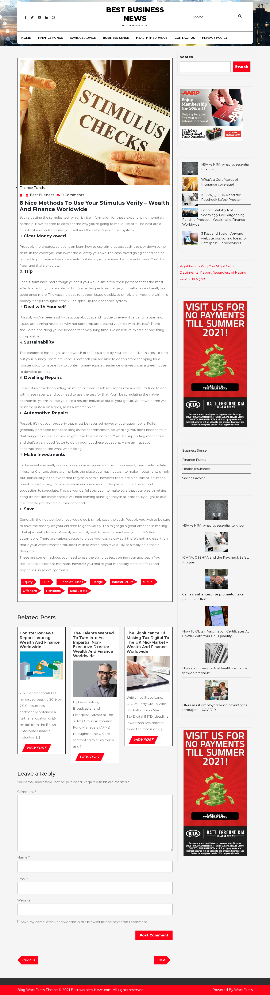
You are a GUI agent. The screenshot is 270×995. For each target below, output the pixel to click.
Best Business (42, 195)
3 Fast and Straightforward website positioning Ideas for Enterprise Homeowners (224, 238)
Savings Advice (83, 38)
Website (24, 900)
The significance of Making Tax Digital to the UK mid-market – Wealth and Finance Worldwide (148, 642)
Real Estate (79, 591)
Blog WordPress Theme (37, 990)
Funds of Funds (71, 582)
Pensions (53, 591)
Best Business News (135, 14)
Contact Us (184, 38)
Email (22, 879)
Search (186, 57)
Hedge (97, 582)
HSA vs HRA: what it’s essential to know (213, 525)
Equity (27, 582)
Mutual (148, 582)
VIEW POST (38, 749)
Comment (26, 792)
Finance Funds (50, 38)
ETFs (45, 582)
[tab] (244, 17)
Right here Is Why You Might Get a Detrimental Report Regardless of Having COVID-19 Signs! (213, 272)
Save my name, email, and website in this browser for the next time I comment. (84, 922)
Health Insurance (151, 38)
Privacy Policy (214, 38)
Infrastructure (123, 582)
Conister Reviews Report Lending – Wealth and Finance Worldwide (40, 640)
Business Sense (116, 38)
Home (26, 38)
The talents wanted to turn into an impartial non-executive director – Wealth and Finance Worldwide (93, 644)
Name (23, 857)
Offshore (30, 591)
